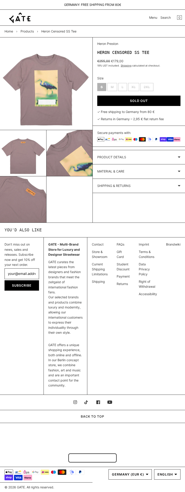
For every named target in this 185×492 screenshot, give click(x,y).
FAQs (120, 244)
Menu (153, 17)
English (165, 474)
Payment (123, 276)
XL (135, 88)
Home (9, 31)
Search (165, 17)
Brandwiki (173, 244)
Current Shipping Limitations (100, 269)
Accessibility (148, 294)
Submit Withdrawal (92, 458)
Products (27, 31)
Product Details (111, 157)
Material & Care (110, 171)
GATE (21, 487)
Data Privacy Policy (144, 269)
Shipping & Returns (114, 186)
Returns (122, 284)
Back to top (92, 416)
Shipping (126, 65)
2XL (148, 88)
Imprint (144, 244)
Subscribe (22, 285)
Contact (98, 244)
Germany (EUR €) (128, 474)
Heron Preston (107, 44)
